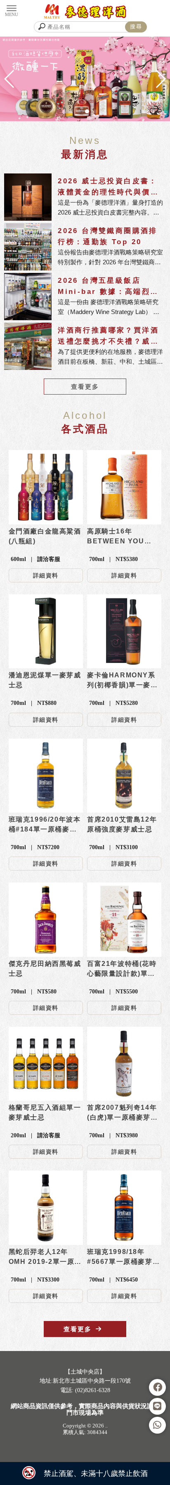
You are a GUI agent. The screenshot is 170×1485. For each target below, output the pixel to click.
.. (106, 1426)
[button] (70, 111)
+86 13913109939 (77, 1408)
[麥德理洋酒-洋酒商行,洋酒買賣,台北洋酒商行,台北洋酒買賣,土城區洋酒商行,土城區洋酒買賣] (85, 11)
